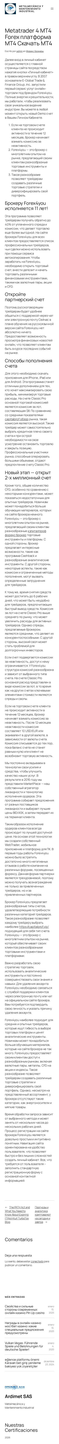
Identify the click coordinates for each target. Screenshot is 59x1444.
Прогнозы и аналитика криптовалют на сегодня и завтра (43, 1214)
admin (19, 51)
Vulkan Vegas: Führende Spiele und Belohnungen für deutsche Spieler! (24, 1346)
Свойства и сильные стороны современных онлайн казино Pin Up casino (25, 1310)
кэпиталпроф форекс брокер (25, 533)
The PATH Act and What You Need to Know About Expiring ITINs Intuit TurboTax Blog (17, 1214)
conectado (37, 1261)
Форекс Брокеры (35, 51)
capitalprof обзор (17, 419)
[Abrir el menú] (52, 9)
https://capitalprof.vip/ (34, 927)
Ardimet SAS (18, 1396)
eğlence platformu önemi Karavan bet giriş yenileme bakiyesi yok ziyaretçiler (23, 1363)
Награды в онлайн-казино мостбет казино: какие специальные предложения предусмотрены (24, 1328)
